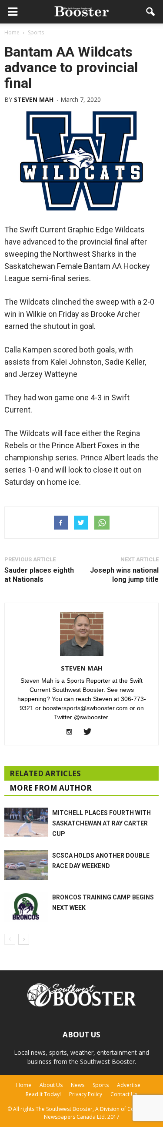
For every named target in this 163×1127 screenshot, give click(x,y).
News (77, 1085)
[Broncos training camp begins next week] (26, 907)
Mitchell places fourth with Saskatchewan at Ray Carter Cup (101, 823)
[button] (151, 11)
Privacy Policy (85, 1094)
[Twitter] (90, 732)
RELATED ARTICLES (45, 773)
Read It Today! (43, 1094)
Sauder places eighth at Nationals (39, 575)
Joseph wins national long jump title (124, 575)
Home (23, 1085)
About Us (51, 1085)
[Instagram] (72, 732)
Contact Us (123, 1094)
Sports (101, 1085)
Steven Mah (33, 99)
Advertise (128, 1085)
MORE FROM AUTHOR (51, 788)
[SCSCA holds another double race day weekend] (26, 865)
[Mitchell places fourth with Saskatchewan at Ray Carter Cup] (26, 823)
